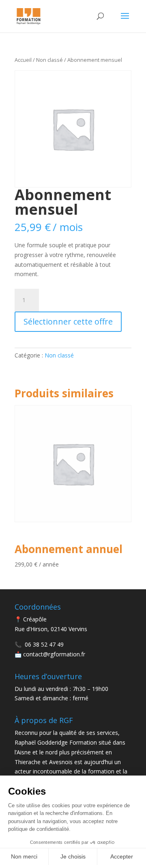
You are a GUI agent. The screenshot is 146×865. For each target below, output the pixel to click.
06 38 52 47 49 (44, 644)
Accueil (23, 59)
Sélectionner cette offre (68, 321)
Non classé (49, 59)
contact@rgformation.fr (54, 654)
